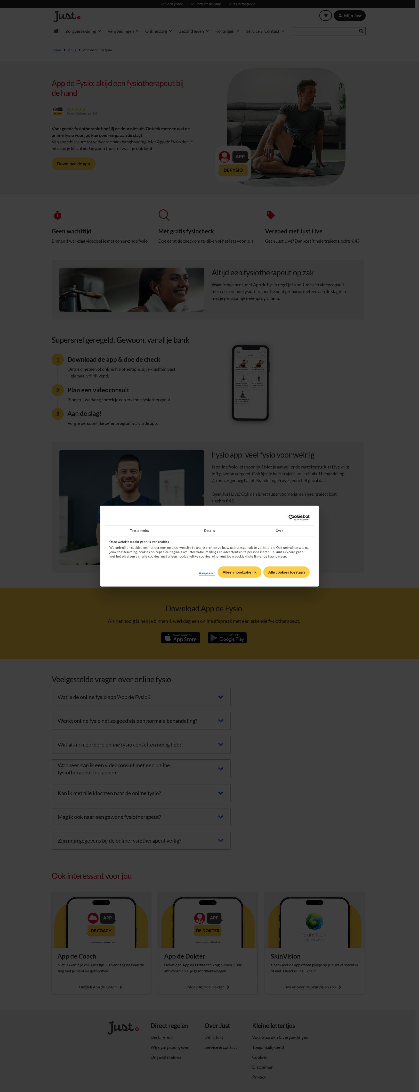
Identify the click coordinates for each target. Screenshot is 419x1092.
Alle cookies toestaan (286, 572)
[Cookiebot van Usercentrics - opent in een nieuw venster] (288, 517)
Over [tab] (279, 531)
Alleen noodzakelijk (240, 572)
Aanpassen (207, 573)
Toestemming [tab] (139, 531)
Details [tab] (209, 531)
